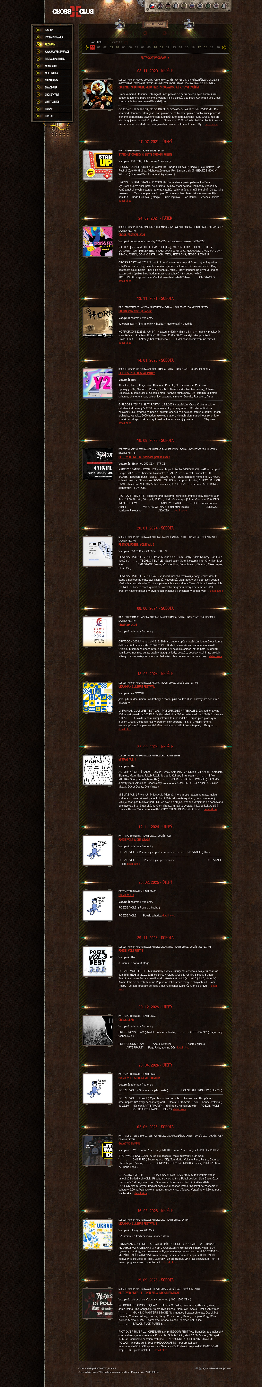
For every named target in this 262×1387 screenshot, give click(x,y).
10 (155, 47)
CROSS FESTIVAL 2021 (132, 234)
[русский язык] (192, 6)
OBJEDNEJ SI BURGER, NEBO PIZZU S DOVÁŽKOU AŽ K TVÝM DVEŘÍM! (159, 87)
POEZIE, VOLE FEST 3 (131, 950)
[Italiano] (224, 6)
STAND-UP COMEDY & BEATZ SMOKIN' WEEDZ (145, 154)
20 (218, 47)
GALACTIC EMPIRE (129, 1143)
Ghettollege (52, 101)
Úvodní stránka (54, 37)
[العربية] (208, 6)
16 (193, 47)
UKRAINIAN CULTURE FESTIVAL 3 (138, 1223)
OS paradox (51, 80)
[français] (176, 6)
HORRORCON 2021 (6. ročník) (135, 311)
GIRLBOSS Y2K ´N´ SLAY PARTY (137, 373)
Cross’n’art (52, 94)
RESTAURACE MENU (55, 58)
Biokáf (49, 109)
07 (136, 47)
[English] (160, 6)
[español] (184, 6)
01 (99, 47)
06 (130, 47)
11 (161, 47)
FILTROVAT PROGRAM (155, 57)
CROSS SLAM (126, 1019)
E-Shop (49, 30)
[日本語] (216, 6)
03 (111, 47)
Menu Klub (51, 66)
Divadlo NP (51, 87)
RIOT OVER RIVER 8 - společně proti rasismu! (144, 457)
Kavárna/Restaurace (57, 51)
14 (180, 47)
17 (199, 47)
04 (117, 47)
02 (105, 47)
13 (174, 47)
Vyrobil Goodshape (212, 1368)
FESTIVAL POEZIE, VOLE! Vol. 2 (136, 544)
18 (205, 47)
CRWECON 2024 (128, 624)
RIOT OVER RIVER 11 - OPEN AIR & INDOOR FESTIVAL (149, 1292)
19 (211, 47)
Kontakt (50, 116)
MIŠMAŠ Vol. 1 (127, 759)
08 (143, 47)
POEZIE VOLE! (126, 895)
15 (187, 47)
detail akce (211, 124)
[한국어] (200, 6)
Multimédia (51, 73)
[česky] (152, 6)
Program (50, 44)
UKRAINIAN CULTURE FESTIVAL (137, 686)
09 (149, 47)
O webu (228, 1368)
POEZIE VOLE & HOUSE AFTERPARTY (139, 1078)
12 (167, 47)
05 (123, 47)
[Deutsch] (168, 6)
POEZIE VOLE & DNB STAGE (134, 839)
